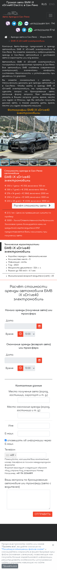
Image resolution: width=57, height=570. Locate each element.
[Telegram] (14, 23)
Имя (10, 425)
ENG (51, 4)
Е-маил (9, 433)
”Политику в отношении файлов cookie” (23, 549)
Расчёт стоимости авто (30, 205)
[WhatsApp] (20, 23)
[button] (14, 162)
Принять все (10, 566)
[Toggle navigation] (50, 15)
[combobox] (11, 455)
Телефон (10, 449)
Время (9, 334)
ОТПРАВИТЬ (43, 514)
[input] (21, 326)
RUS (44, 4)
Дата (9, 320)
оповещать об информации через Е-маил (28, 442)
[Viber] (8, 23)
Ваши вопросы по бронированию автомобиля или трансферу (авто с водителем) (28, 483)
